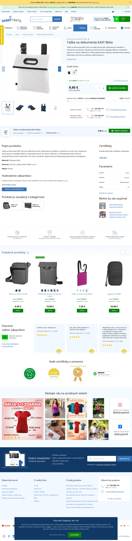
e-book (68, 7)
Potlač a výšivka (32, 11)
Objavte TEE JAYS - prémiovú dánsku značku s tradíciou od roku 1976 (118, 214)
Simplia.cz (127, 536)
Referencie (58, 11)
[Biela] (74, 72)
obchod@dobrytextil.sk (118, 110)
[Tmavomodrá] (45, 290)
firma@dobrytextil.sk (117, 117)
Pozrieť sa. (95, 2)
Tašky (17, 34)
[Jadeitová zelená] (57, 290)
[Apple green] (83, 290)
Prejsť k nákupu (121, 131)
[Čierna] (69, 72)
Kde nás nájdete (115, 498)
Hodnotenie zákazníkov (34, 133)
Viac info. (65, 181)
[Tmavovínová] (51, 290)
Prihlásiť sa (124, 459)
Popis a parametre (18, 133)
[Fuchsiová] (86, 290)
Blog (66, 11)
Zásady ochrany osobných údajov (13, 498)
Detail (18, 310)
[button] (59, 69)
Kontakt (73, 11)
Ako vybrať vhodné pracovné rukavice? (79, 486)
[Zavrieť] (130, 2)
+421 (77, 19)
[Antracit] (19, 290)
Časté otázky (6, 11)
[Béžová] (48, 290)
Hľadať (57, 19)
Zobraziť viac (71, 59)
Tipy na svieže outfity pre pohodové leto (80, 507)
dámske (126, 177)
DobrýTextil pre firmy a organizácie (46, 495)
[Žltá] (80, 290)
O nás (36, 486)
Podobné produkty (52, 133)
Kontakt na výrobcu (106, 193)
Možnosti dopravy (122, 81)
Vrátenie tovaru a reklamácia (12, 495)
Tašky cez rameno (27, 34)
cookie (49, 527)
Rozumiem (74, 535)
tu (64, 535)
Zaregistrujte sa (53, 7)
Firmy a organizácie (46, 11)
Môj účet (127, 11)
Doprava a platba (18, 11)
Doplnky (9, 34)
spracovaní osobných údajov (106, 465)
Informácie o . (101, 465)
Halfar (127, 173)
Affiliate (36, 501)
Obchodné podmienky (9, 489)
